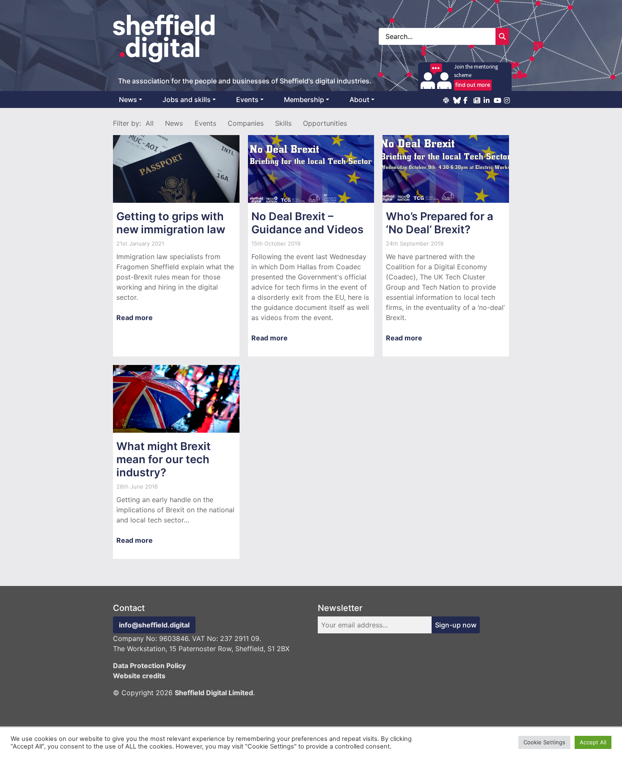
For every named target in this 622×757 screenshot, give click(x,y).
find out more (472, 84)
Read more (134, 317)
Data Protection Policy (149, 665)
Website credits (139, 675)
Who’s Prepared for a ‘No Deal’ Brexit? (439, 223)
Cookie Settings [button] (544, 742)
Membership (304, 99)
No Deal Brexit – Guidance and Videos (307, 223)
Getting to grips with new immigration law (170, 223)
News (128, 99)
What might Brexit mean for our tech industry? (163, 459)
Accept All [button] (593, 742)
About (359, 99)
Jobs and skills (186, 99)
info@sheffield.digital (154, 625)
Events (247, 99)
